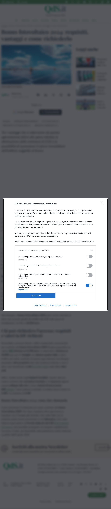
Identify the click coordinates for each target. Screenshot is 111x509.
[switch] (89, 256)
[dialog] (55, 254)
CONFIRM (36, 296)
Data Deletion (40, 305)
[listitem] (55, 250)
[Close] (102, 203)
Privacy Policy (71, 305)
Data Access (55, 305)
